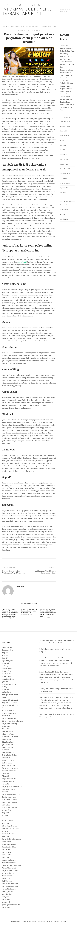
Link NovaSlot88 (8, 734)
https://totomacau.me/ (10, 870)
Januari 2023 (64, 164)
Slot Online (64, 11)
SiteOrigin (63, 921)
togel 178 (5, 813)
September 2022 (65, 183)
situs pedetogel (7, 810)
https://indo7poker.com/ (10, 705)
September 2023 (65, 136)
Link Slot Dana (7, 731)
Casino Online (64, 205)
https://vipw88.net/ (9, 718)
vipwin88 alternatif (9, 771)
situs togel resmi (8, 710)
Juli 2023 (62, 140)
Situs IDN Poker (8, 668)
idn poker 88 (22, 262)
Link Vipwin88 (7, 891)
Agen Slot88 (6, 726)
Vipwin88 (5, 776)
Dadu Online (6, 671)
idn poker (5, 836)
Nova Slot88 (6, 739)
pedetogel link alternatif (11, 905)
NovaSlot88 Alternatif (10, 737)
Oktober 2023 (64, 131)
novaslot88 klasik (8, 834)
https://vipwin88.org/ (9, 724)
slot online (6, 805)
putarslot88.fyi (7, 745)
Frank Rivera (20, 586)
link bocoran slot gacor (10, 828)
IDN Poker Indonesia (9, 800)
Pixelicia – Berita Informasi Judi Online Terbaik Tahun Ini (27, 9)
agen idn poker (7, 661)
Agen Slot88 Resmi (9, 844)
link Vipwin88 (7, 881)
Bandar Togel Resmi (9, 802)
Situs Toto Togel (8, 760)
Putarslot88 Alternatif (10, 884)
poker (4, 697)
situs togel (6, 902)
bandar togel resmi (9, 797)
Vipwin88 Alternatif (9, 868)
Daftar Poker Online (9, 755)
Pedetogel (60, 640)
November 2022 (65, 173)
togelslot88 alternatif (9, 703)
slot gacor (5, 897)
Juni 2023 (63, 145)
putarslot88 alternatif (10, 700)
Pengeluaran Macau (9, 708)
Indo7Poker (6, 663)
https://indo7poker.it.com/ (11, 839)
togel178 (5, 653)
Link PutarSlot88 (8, 742)
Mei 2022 (63, 192)
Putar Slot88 (6, 855)
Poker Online (64, 210)
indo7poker (6, 687)
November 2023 (65, 126)
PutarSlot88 (6, 849)
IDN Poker (56, 672)
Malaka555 (6, 758)
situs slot (5, 815)
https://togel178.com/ (9, 826)
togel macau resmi (9, 765)
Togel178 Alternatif (9, 779)
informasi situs (7, 650)
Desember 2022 (65, 169)
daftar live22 (6, 692)
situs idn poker (7, 821)
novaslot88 (6, 716)
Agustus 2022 (64, 188)
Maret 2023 (63, 154)
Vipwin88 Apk (7, 729)
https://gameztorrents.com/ (12, 786)
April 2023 (63, 150)
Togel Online (64, 219)
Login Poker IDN (8, 857)
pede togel (6, 682)
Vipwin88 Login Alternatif (11, 865)
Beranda (6, 26)
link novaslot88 (7, 763)
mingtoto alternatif (9, 860)
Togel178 (5, 773)
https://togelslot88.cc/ (10, 768)
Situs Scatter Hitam (9, 847)
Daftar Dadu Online (9, 684)
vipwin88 (5, 784)
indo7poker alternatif (10, 695)
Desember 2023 (65, 121)
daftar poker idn (8, 666)
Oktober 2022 (64, 178)
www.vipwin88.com (9, 713)
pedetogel (6, 899)
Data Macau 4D (7, 676)
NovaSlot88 (6, 750)
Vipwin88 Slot (7, 647)
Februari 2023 (64, 159)
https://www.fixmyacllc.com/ (12, 721)
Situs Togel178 (7, 876)
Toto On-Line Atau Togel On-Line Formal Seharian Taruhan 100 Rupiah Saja (67, 62)
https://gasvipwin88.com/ (11, 794)
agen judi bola (7, 894)
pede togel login (8, 679)
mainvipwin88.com (9, 789)
